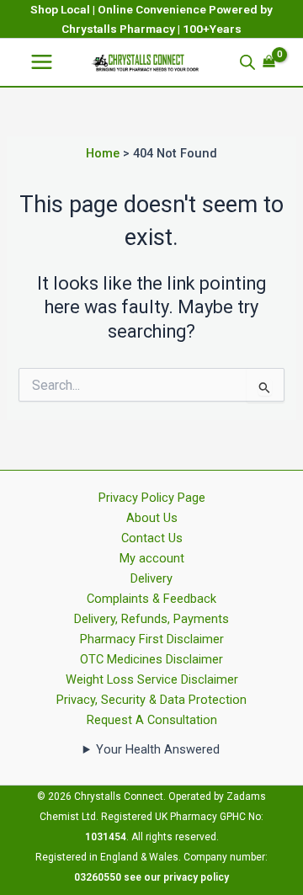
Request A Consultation (152, 719)
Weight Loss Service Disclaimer (152, 679)
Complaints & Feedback (151, 598)
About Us (152, 517)
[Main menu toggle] (41, 62)
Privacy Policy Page (151, 497)
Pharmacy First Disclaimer (152, 639)
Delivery (151, 578)
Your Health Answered (158, 749)
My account (152, 558)
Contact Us (152, 538)
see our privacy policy (176, 877)
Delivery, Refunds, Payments (151, 618)
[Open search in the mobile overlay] (247, 62)
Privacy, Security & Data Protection (151, 699)
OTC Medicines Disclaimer (151, 659)
